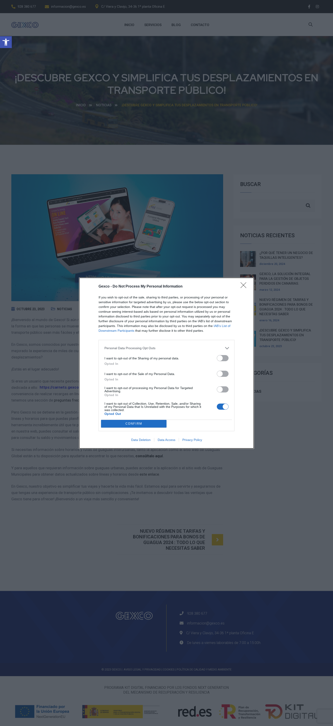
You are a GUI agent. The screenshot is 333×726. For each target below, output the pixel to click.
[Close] (245, 286)
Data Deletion (141, 440)
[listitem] (166, 348)
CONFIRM (133, 423)
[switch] (223, 358)
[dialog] (166, 363)
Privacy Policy (192, 440)
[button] (6, 42)
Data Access (166, 440)
